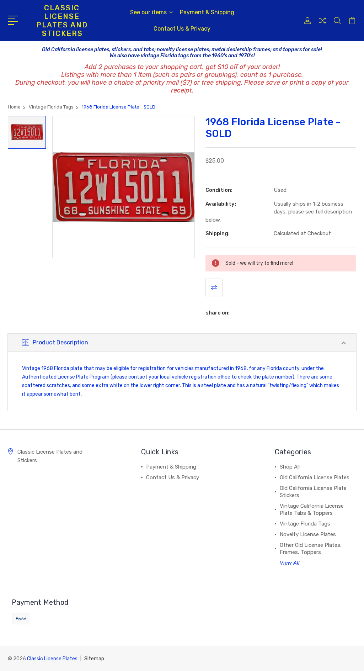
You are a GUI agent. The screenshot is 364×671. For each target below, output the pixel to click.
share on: (217, 313)
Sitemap (94, 659)
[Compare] (322, 25)
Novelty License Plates (308, 534)
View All (290, 563)
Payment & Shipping (207, 12)
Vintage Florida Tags (305, 524)
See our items (148, 12)
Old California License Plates (314, 477)
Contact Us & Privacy (182, 28)
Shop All (290, 467)
